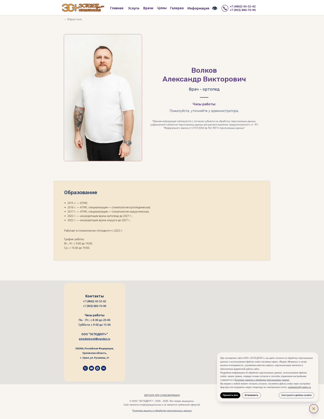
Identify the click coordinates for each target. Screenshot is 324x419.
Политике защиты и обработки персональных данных (261, 379)
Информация (198, 8)
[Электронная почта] (91, 368)
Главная (116, 8)
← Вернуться (73, 19)
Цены (162, 8)
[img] (83, 7)
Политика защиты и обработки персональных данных (162, 410)
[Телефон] (85, 368)
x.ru (108, 338)
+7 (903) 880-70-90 (243, 9)
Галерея (177, 8)
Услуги (133, 8)
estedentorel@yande (92, 338)
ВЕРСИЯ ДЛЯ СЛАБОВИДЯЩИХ (162, 395)
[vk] (103, 368)
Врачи (148, 8)
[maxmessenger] (97, 368)
